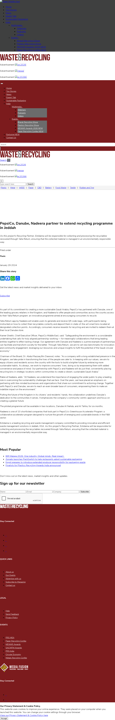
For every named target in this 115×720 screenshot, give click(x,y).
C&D (39, 187)
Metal (12, 187)
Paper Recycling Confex (31, 50)
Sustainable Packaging (17, 19)
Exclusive (12, 134)
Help (8, 611)
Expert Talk (11, 16)
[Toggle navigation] (2, 83)
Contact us (10, 585)
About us (10, 572)
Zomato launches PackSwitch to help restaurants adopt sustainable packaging (44, 459)
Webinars (21, 28)
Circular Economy (13, 654)
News (8, 13)
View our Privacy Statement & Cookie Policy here (24, 715)
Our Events (10, 575)
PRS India (10, 651)
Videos (20, 34)
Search (3, 160)
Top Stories (11, 9)
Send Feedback (12, 614)
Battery (48, 187)
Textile (73, 187)
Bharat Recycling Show (28, 40)
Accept (4, 718)
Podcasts (21, 31)
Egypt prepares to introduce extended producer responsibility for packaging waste (45, 462)
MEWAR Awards (13, 644)
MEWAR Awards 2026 (31, 47)
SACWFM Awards (14, 647)
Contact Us (11, 137)
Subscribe (5, 295)
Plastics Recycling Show (29, 43)
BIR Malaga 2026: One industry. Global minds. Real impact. (35, 456)
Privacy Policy (12, 617)
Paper (31, 187)
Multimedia (17, 25)
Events (15, 37)
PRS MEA (10, 637)
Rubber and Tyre (87, 187)
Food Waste (61, 187)
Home (9, 6)
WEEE (22, 187)
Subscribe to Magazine (16, 582)
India (8, 22)
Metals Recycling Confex (16, 657)
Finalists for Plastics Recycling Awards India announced (33, 465)
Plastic (3, 187)
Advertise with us (13, 578)
